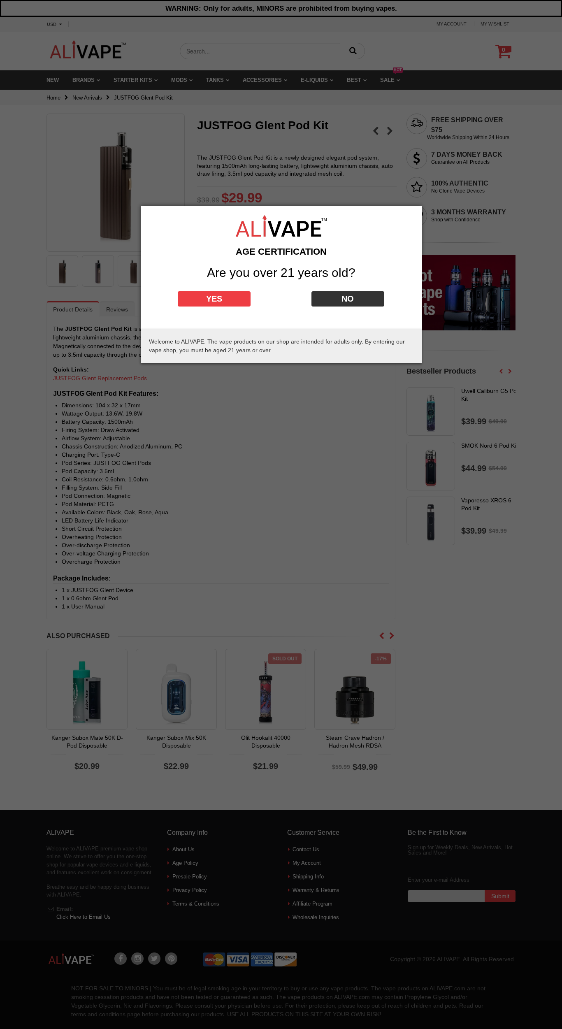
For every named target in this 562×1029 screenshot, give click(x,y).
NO (347, 298)
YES (214, 298)
